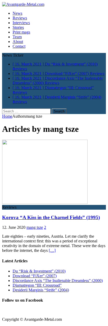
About (18, 41)
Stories (18, 27)
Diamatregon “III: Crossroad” (37, 285)
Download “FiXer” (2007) (35, 276)
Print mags (21, 32)
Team (17, 37)
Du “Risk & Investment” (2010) (39, 271)
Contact (19, 46)
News (17, 13)
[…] (52, 250)
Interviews (21, 22)
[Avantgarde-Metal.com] (23, 4)
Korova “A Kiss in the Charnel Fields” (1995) (51, 217)
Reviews (20, 18)
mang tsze (34, 227)
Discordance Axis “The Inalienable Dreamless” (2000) (58, 280)
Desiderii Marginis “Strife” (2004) (41, 290)
